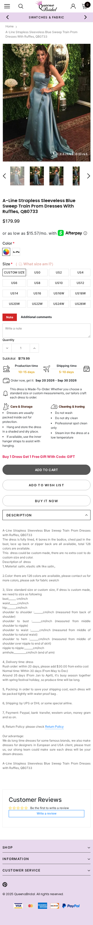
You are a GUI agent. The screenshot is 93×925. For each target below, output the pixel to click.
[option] (46, 103)
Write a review (47, 813)
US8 (37, 283)
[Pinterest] (4, 884)
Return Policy (54, 726)
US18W (80, 293)
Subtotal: (9, 358)
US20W (14, 304)
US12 (80, 283)
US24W (58, 304)
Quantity (8, 340)
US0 (37, 272)
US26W (80, 304)
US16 (37, 293)
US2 (59, 272)
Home (9, 26)
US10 (59, 283)
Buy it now (46, 501)
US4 (80, 272)
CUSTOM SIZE (14, 272)
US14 (14, 293)
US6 (14, 283)
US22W (37, 304)
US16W (59, 293)
